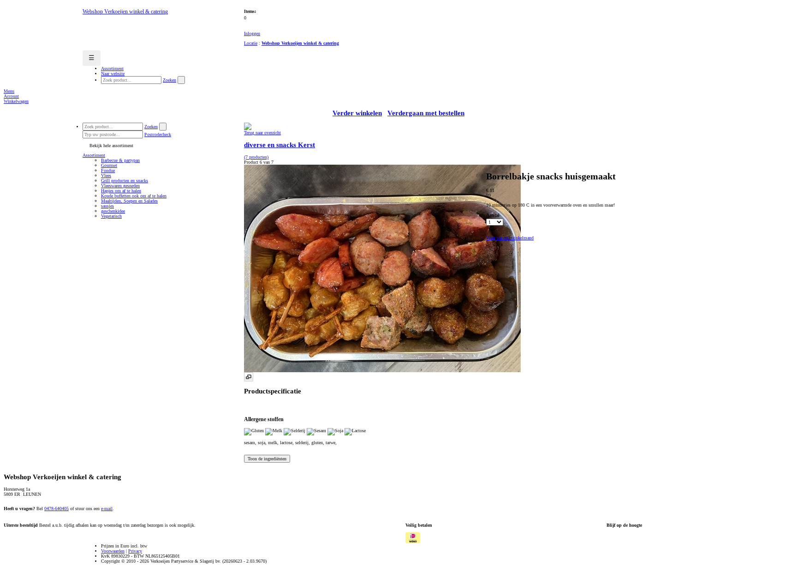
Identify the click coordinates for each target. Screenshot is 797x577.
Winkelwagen (16, 101)
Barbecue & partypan (120, 160)
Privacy (135, 550)
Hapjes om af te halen (121, 190)
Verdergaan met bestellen (425, 113)
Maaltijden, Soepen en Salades (129, 200)
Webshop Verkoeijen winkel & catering (300, 43)
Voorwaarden (113, 550)
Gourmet (109, 165)
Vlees (106, 175)
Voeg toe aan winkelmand (510, 237)
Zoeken (169, 80)
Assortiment (94, 155)
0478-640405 (56, 508)
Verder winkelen (357, 113)
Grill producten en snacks (124, 180)
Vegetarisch (111, 216)
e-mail (107, 508)
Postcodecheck (157, 134)
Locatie (250, 43)
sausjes (107, 205)
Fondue (108, 170)
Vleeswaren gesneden (120, 185)
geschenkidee (113, 211)
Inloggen (252, 33)
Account (11, 96)
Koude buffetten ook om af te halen (134, 195)
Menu (9, 91)
